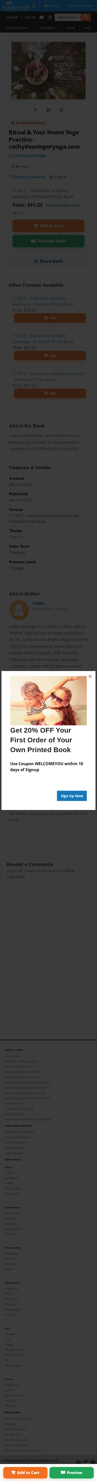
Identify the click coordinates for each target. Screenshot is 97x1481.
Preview (74, 1472)
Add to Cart (28, 1472)
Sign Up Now (72, 795)
